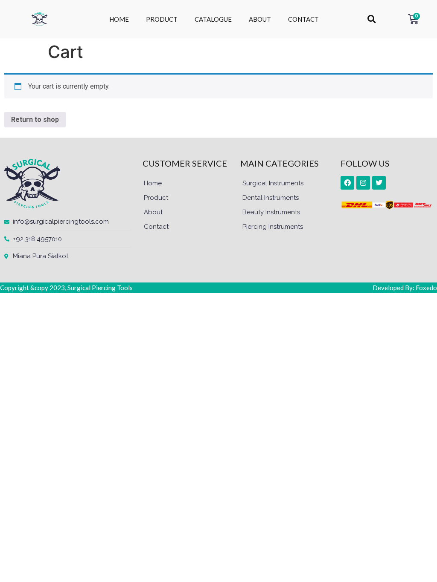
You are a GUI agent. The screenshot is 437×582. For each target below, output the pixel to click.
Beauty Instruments (271, 212)
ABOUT (260, 19)
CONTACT (303, 19)
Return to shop (35, 119)
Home (153, 183)
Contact (156, 226)
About (153, 212)
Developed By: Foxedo (405, 287)
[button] (371, 19)
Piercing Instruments (272, 226)
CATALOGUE (213, 19)
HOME (119, 19)
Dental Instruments (270, 198)
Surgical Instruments (272, 183)
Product (156, 198)
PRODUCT (162, 19)
